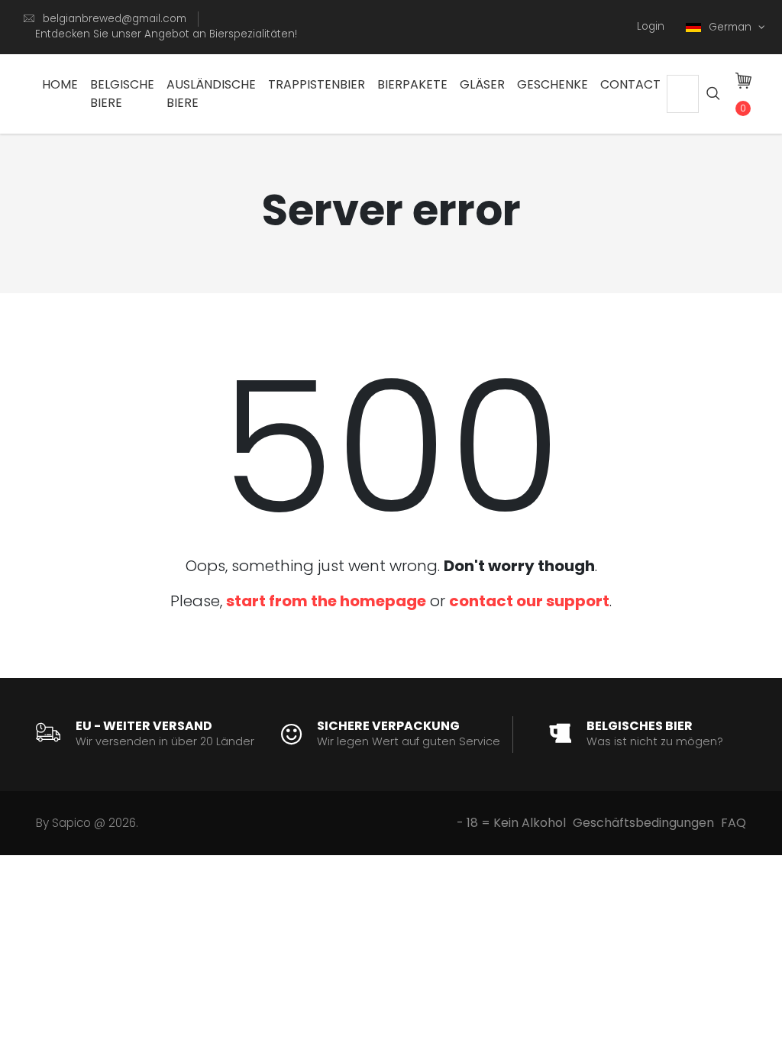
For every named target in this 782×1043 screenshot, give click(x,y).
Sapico (71, 823)
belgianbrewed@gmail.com (114, 18)
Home (60, 84)
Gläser (482, 84)
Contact (630, 84)
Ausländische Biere (211, 93)
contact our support (529, 601)
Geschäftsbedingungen (643, 822)
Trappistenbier (316, 84)
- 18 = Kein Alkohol (511, 822)
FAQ (733, 822)
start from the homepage (326, 601)
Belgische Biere (122, 93)
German (732, 27)
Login (650, 26)
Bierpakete (412, 84)
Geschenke (552, 84)
